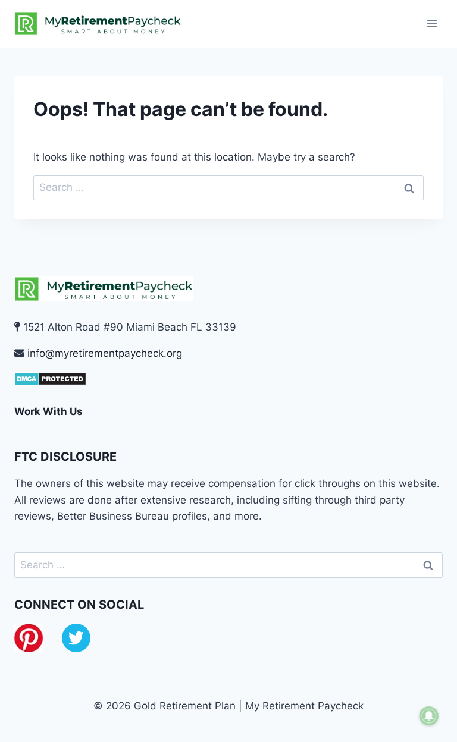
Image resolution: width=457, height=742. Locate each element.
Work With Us (48, 411)
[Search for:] (228, 187)
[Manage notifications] (429, 715)
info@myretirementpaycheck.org (104, 353)
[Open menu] (432, 23)
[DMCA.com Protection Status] (228, 379)
